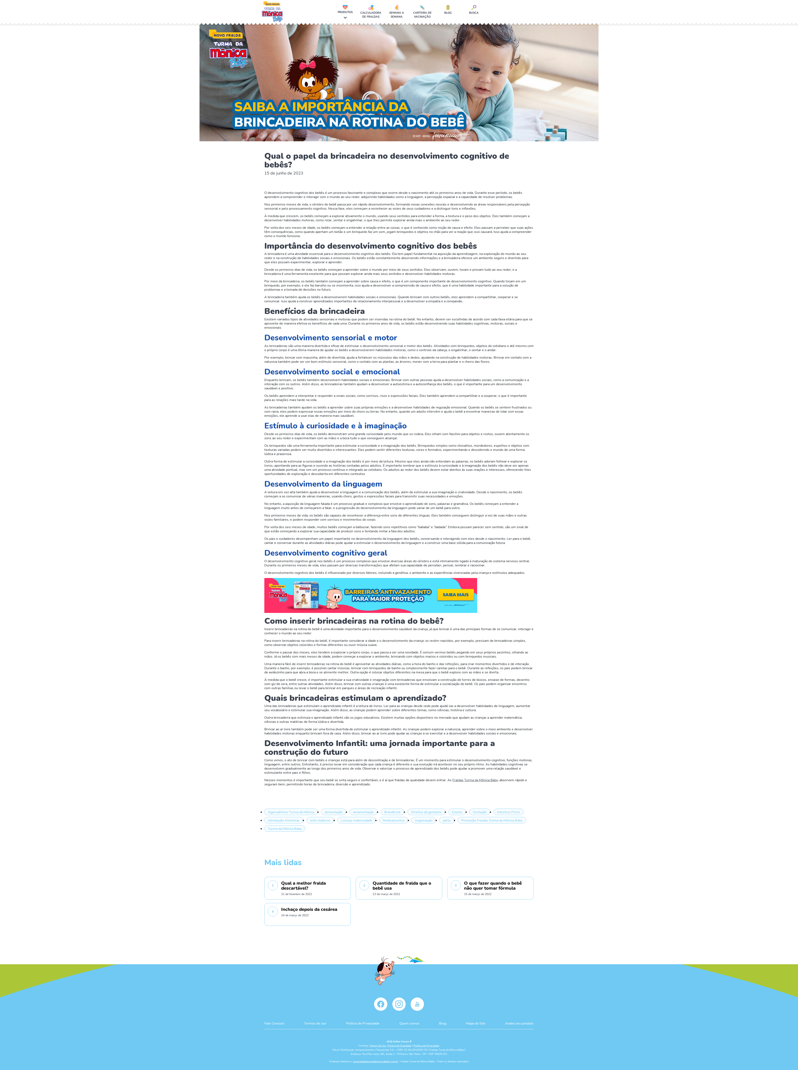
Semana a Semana (396, 14)
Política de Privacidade (362, 1023)
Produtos (345, 12)
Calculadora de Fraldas (370, 14)
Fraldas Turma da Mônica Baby (475, 780)
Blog (448, 13)
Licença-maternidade (356, 820)
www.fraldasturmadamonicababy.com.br (375, 1061)
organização (423, 820)
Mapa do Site (475, 1023)
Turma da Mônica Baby (285, 828)
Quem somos (409, 1023)
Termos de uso (315, 1023)
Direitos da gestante (426, 812)
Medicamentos (394, 820)
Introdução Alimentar (284, 820)
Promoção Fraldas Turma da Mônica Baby (491, 820)
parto (447, 820)
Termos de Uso (377, 1045)
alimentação (334, 812)
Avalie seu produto (519, 1023)
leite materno (320, 820)
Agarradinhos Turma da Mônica (291, 812)
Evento (457, 812)
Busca (474, 13)
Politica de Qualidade (399, 1045)
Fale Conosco (274, 1023)
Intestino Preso (508, 812)
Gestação (480, 812)
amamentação (363, 812)
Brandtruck (392, 812)
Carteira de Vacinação (422, 14)
